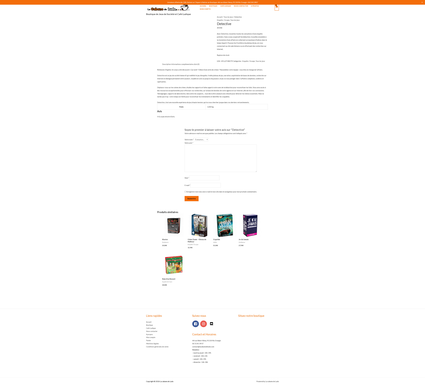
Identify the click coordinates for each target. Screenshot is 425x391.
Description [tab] (166, 64)
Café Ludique (225, 6)
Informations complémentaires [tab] (182, 64)
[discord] (212, 324)
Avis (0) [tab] (196, 64)
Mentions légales (152, 344)
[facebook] (196, 324)
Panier (148, 340)
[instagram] (204, 324)
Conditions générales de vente (157, 347)
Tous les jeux (228, 17)
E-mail (187, 185)
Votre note (189, 140)
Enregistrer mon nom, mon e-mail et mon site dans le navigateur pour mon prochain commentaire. (221, 192)
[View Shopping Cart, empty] (277, 7)
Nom (187, 178)
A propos (255, 6)
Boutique (213, 6)
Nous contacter (241, 6)
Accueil (203, 6)
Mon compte (205, 9)
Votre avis (189, 143)
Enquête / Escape (223, 20)
